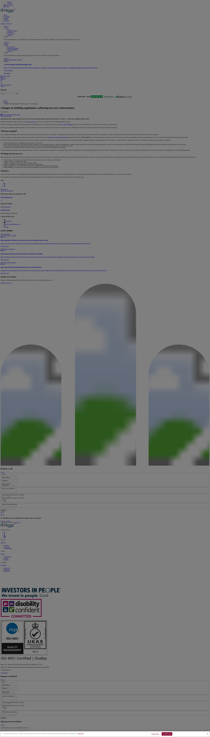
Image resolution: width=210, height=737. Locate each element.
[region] (105, 734)
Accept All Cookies (167, 734)
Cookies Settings (155, 734)
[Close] (207, 734)
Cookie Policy (80, 733)
